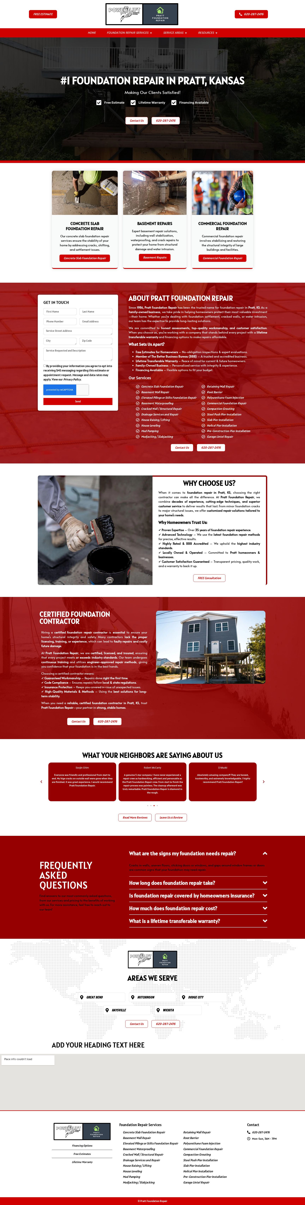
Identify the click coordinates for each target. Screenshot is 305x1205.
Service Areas (173, 33)
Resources (206, 33)
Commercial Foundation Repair (222, 258)
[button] (41, 782)
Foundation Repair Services (127, 33)
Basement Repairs (154, 257)
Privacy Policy (72, 379)
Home (92, 33)
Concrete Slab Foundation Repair (85, 258)
